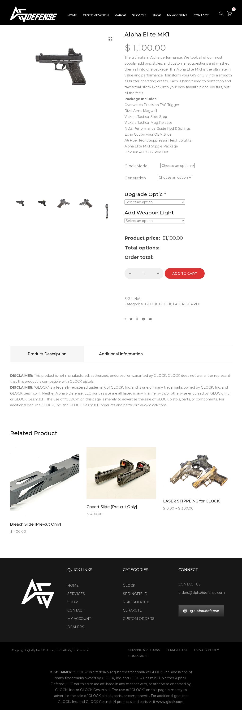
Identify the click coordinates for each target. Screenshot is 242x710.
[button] (110, 38)
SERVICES (139, 15)
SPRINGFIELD (135, 594)
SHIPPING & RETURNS (144, 650)
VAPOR (120, 15)
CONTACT (201, 15)
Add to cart (184, 273)
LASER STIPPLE (186, 304)
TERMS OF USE (177, 650)
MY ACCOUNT (177, 15)
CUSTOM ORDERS (138, 619)
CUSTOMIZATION (96, 15)
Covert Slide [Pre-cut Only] (111, 507)
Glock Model (137, 166)
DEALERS (75, 627)
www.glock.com (169, 702)
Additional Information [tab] (121, 354)
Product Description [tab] (47, 354)
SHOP (156, 15)
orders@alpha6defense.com (201, 592)
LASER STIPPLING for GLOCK (191, 501)
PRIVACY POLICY (206, 650)
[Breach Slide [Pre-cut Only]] (44, 470)
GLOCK (151, 304)
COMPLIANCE (138, 656)
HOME (72, 15)
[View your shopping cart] (229, 15)
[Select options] (36, 478)
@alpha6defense (204, 611)
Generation (135, 178)
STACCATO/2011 (136, 602)
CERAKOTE (132, 610)
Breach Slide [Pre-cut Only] (35, 524)
